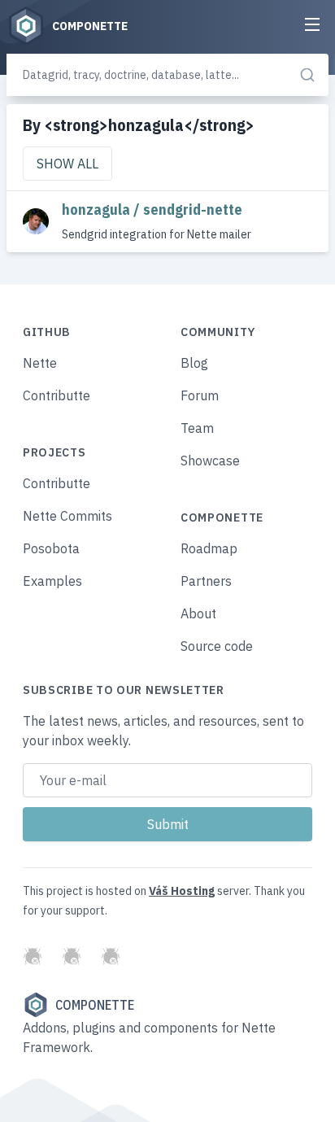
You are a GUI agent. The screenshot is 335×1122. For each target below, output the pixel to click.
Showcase (210, 460)
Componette (94, 1005)
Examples (52, 581)
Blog (194, 363)
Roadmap (209, 548)
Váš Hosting (182, 891)
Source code (217, 646)
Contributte (56, 395)
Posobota (51, 548)
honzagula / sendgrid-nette (152, 209)
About (198, 613)
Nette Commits (67, 516)
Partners (206, 581)
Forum (200, 395)
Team (197, 428)
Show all (67, 163)
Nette (40, 363)
